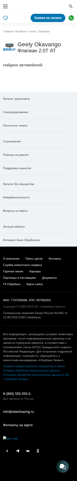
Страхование (12, 141)
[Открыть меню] (5, 6)
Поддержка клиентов (17, 168)
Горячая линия (13, 271)
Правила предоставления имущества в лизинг (34, 366)
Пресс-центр (34, 258)
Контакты (55, 258)
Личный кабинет (14, 226)
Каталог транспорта (16, 98)
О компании (11, 258)
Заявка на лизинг (48, 18)
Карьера (35, 271)
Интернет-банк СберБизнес (21, 240)
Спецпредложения (15, 112)
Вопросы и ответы (15, 210)
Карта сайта (34, 284)
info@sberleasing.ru (18, 412)
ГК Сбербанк (11, 284)
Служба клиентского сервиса (22, 265)
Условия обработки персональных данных (31, 370)
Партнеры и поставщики (19, 277)
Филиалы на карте (18, 425)
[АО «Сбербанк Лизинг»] (23, 6)
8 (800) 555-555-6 (71, 18)
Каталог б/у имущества (18, 184)
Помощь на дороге (16, 154)
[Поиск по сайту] (71, 6)
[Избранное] (5, 18)
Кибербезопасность (16, 197)
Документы (49, 277)
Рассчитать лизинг (15, 125)
